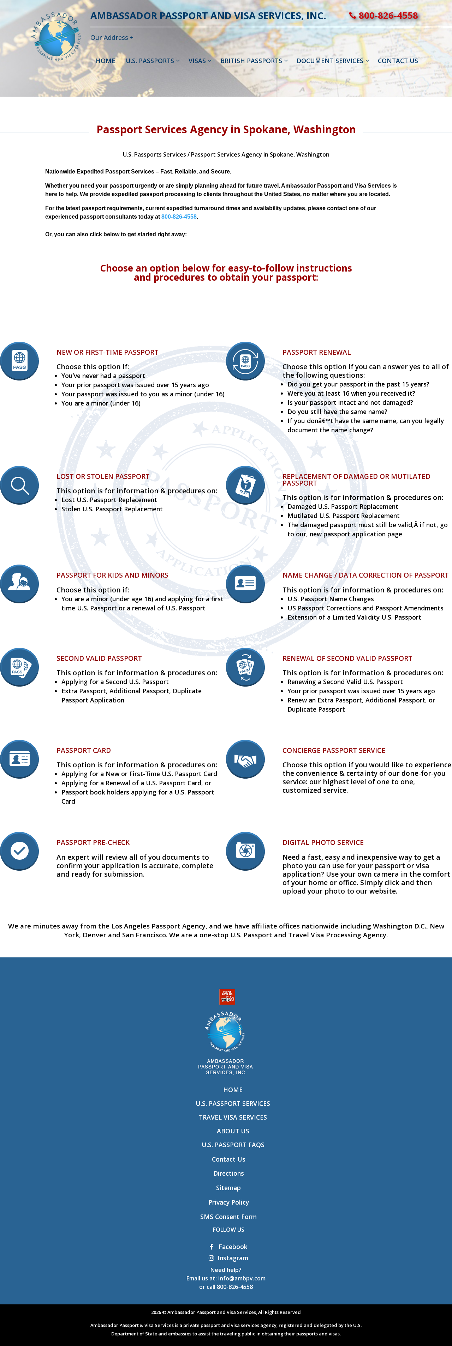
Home (233, 1089)
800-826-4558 (387, 15)
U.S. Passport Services (233, 1103)
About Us (233, 1131)
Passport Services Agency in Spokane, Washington (260, 154)
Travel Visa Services (233, 1117)
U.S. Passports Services (154, 154)
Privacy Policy (228, 1202)
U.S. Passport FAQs (233, 1144)
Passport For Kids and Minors (112, 575)
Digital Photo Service (323, 842)
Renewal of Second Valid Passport (347, 658)
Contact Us (228, 1159)
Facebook (232, 1246)
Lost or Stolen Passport (103, 476)
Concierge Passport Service (333, 750)
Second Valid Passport (99, 658)
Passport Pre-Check (93, 842)
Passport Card (83, 750)
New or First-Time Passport (107, 352)
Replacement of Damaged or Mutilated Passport (356, 479)
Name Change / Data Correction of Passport (365, 575)
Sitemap (228, 1187)
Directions (228, 1173)
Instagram (233, 1258)
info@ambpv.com (242, 1278)
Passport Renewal (316, 352)
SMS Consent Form (228, 1216)
